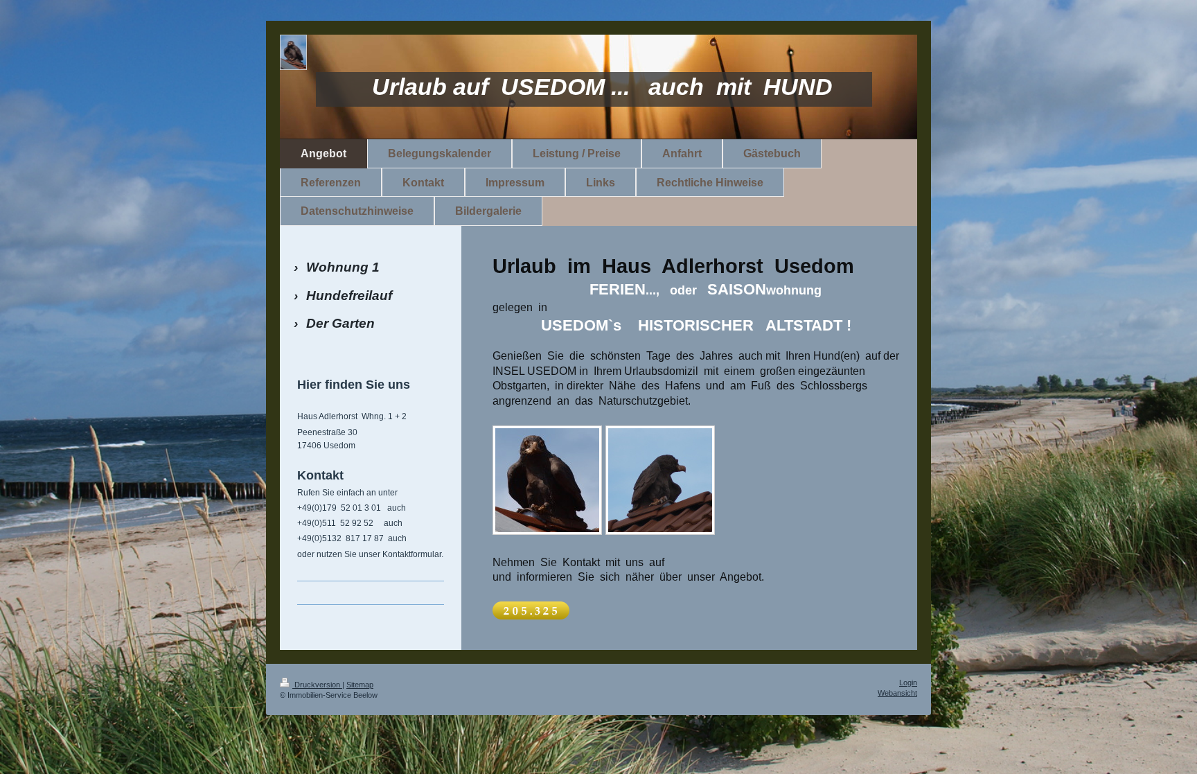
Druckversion (317, 684)
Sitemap (359, 684)
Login (908, 682)
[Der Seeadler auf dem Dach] (547, 480)
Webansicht (897, 693)
